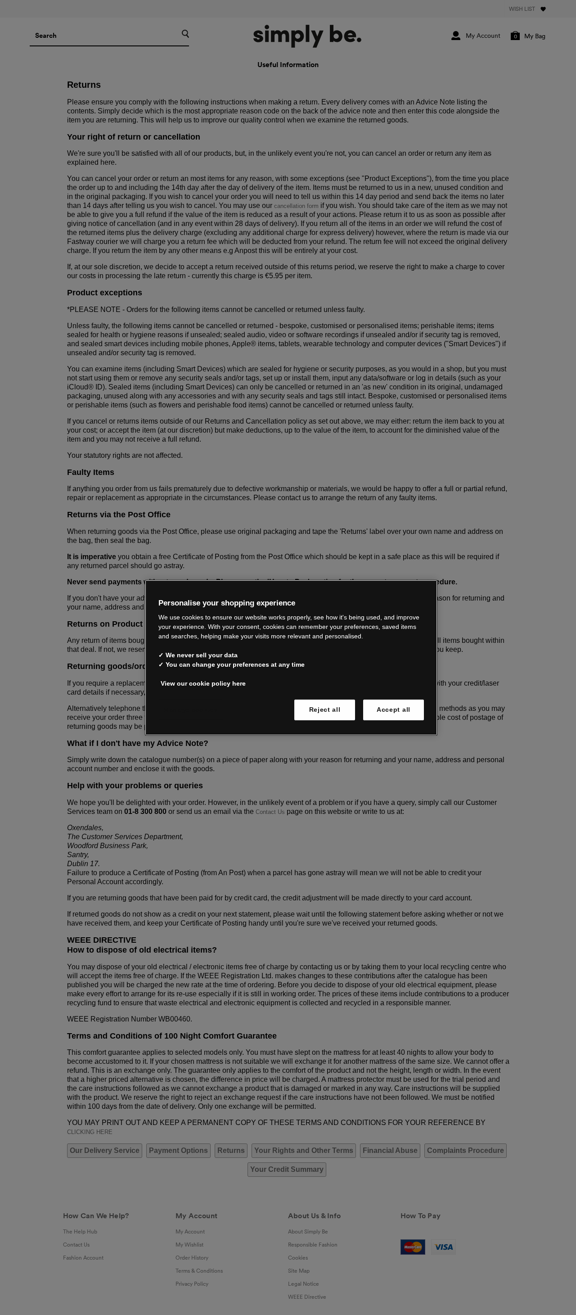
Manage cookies (190, 709)
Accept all (393, 709)
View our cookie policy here (203, 683)
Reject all (325, 709)
